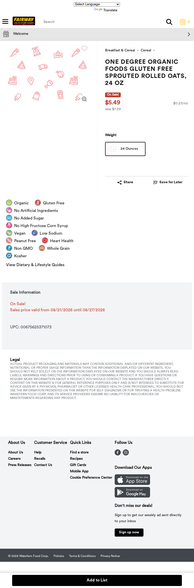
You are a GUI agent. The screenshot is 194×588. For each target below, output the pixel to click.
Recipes (76, 459)
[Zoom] (84, 99)
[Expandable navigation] (5, 21)
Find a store (79, 452)
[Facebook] (118, 454)
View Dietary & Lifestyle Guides (35, 265)
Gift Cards (78, 465)
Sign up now (129, 532)
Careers (14, 459)
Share (128, 182)
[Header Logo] (23, 22)
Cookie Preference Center (91, 478)
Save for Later (170, 182)
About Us (15, 452)
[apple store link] (132, 484)
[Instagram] (126, 454)
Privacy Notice (110, 556)
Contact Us (43, 465)
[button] (169, 22)
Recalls (39, 459)
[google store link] (132, 496)
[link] (168, 182)
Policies (59, 556)
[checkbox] (84, 48)
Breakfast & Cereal (120, 50)
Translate (110, 10)
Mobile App (79, 471)
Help (37, 452)
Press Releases (19, 465)
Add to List (97, 580)
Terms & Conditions (82, 556)
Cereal (146, 50)
